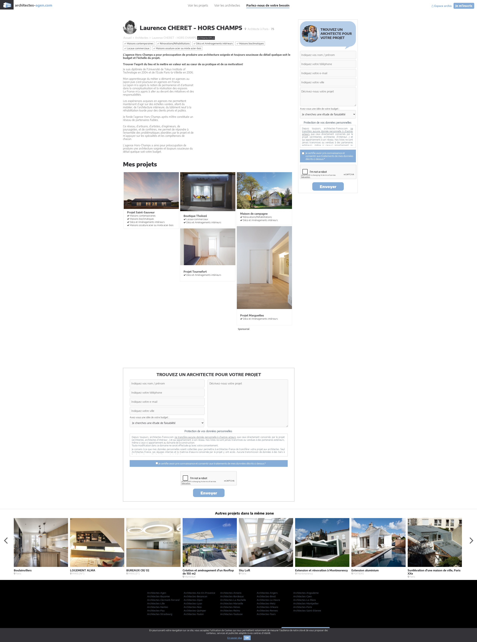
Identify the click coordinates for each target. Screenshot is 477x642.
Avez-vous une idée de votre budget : (149, 417)
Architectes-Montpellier (306, 603)
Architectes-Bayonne (158, 596)
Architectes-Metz (266, 603)
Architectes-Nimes (230, 607)
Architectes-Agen (156, 592)
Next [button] (471, 540)
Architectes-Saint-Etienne (307, 610)
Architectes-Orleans (267, 607)
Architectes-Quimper (195, 610)
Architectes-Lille (156, 603)
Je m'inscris (463, 6)
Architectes (141, 37)
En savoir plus (234, 637)
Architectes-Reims (230, 610)
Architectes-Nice (193, 607)
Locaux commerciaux (137, 48)
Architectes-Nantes (157, 607)
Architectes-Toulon (194, 614)
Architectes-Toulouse (231, 614)
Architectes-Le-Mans (304, 600)
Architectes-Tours (266, 614)
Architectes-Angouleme (306, 592)
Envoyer (208, 492)
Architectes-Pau (156, 610)
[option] (42, 546)
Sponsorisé (243, 329)
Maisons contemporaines (139, 43)
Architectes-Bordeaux (232, 596)
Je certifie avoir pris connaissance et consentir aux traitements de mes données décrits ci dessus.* (212, 463)
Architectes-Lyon (193, 603)
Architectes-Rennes (267, 610)
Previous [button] (5, 540)
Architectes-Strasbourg (159, 614)
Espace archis (443, 5)
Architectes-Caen (302, 596)
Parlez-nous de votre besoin (267, 5)
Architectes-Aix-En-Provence (199, 592)
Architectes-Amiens (230, 592)
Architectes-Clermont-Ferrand (163, 600)
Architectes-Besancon (195, 596)
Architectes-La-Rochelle (233, 600)
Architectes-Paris (302, 607)
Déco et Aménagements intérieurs (214, 43)
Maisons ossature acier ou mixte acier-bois (178, 48)
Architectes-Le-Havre (268, 600)
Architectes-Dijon (193, 600)
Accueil (127, 37)
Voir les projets (198, 5)
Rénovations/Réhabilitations (174, 43)
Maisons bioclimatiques (251, 43)
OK (247, 637)
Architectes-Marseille (231, 603)
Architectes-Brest (266, 596)
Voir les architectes (227, 5)
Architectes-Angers (267, 592)
